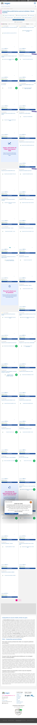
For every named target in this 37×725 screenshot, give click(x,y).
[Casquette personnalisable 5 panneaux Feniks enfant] (27, 324)
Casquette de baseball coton (24, 514)
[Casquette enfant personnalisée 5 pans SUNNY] (9, 123)
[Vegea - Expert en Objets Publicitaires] (5, 4)
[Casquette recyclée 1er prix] (9, 439)
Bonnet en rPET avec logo (23, 457)
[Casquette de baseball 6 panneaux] (27, 66)
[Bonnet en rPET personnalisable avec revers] (9, 525)
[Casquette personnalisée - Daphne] (27, 295)
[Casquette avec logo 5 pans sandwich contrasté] (9, 209)
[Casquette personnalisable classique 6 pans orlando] (9, 66)
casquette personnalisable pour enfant (26, 371)
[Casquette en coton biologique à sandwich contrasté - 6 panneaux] (9, 381)
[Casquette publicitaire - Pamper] (9, 553)
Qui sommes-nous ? (23, 0)
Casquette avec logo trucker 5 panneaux (26, 199)
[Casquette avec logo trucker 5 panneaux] (27, 209)
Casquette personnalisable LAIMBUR (7, 572)
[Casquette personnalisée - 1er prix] (9, 238)
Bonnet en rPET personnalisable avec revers (9, 514)
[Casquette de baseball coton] (27, 525)
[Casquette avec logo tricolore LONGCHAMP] (27, 353)
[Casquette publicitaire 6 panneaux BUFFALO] (9, 37)
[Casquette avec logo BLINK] (27, 267)
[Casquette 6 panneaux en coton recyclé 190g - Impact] (27, 496)
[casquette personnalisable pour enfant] (27, 381)
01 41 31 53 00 (5, 700)
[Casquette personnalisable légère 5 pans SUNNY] (27, 95)
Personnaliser (25, 513)
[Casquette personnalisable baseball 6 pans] (27, 152)
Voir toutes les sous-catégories (18, 19)
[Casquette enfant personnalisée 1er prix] (27, 238)
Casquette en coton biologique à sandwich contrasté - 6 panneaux (9, 372)
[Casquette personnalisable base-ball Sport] (9, 353)
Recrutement (18, 697)
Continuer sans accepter (8, 501)
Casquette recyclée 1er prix (6, 428)
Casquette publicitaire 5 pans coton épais (26, 27)
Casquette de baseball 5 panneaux (25, 170)
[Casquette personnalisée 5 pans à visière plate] (27, 553)
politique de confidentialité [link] (18, 511)
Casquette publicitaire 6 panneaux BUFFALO (9, 27)
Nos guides (18, 700)
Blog (17, 699)
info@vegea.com (31, 0)
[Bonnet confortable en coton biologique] (9, 467)
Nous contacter (19, 703)
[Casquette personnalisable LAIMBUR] (9, 582)
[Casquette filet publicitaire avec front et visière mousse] (9, 267)
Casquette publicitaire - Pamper (7, 543)
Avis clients (18, 698)
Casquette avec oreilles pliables (24, 113)
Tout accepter (11, 513)
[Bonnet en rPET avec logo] (27, 467)
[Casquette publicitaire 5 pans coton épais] (27, 37)
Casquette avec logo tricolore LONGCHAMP (26, 342)
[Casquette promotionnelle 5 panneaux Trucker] (9, 324)
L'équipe (19, 0)
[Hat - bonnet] (9, 95)
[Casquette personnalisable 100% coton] (9, 181)
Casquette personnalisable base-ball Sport (8, 342)
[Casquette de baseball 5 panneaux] (27, 181)
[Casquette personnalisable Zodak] (27, 410)
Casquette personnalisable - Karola (25, 428)
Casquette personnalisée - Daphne (25, 285)
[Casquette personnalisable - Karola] (27, 439)
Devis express (9, 52)
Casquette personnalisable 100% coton (8, 170)
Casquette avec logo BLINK (24, 256)
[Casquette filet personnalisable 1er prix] (9, 410)
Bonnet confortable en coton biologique (8, 457)
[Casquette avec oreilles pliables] (27, 123)
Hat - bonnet (3, 84)
